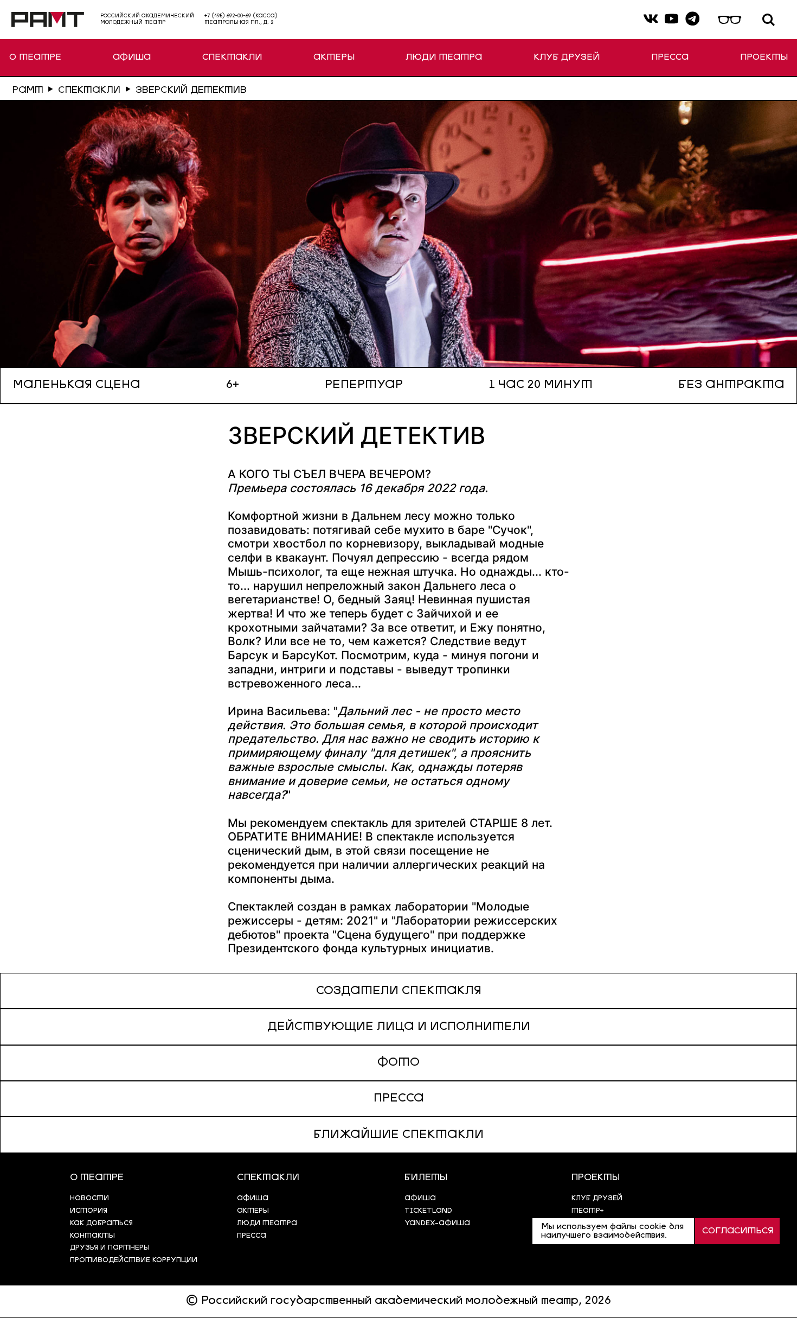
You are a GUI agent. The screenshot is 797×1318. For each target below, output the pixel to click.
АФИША (132, 57)
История (88, 1210)
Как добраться (101, 1223)
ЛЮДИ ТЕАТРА (444, 57)
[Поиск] (768, 19)
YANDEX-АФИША (437, 1223)
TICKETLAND (428, 1210)
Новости (89, 1198)
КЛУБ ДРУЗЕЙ (567, 57)
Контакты (92, 1235)
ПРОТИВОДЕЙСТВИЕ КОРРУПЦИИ (133, 1260)
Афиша (420, 1198)
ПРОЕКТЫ (764, 57)
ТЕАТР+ (587, 1210)
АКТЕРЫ (334, 57)
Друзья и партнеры (110, 1247)
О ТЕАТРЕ (35, 57)
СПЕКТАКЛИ (232, 57)
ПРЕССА (670, 57)
